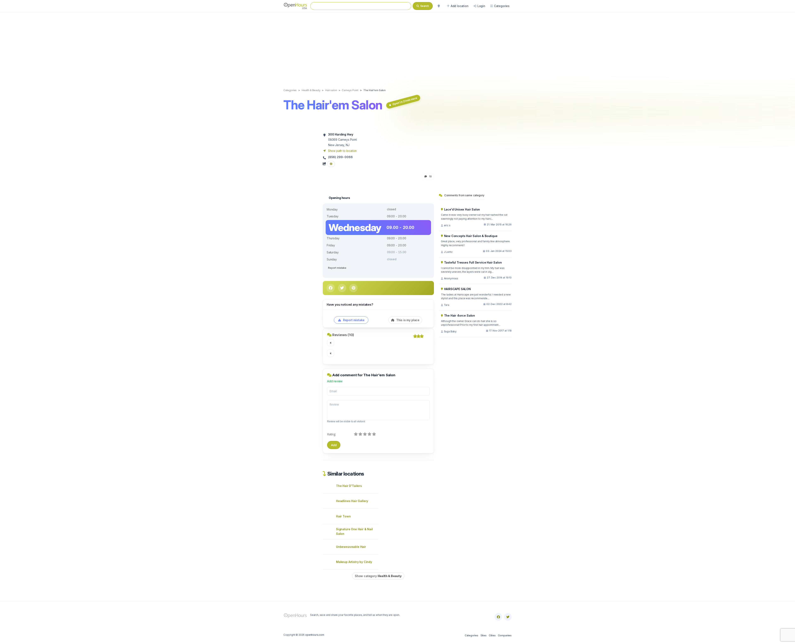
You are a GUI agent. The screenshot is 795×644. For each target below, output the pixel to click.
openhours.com (314, 634)
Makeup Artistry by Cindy (354, 562)
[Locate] (439, 6)
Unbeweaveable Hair (351, 546)
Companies (505, 635)
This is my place (407, 320)
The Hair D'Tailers (349, 486)
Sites (484, 635)
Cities (492, 635)
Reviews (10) (343, 335)
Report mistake (337, 267)
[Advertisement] (397, 46)
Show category (378, 576)
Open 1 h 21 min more (404, 101)
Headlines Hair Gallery (352, 501)
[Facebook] (498, 617)
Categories (471, 635)
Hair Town (343, 516)
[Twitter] (508, 617)
